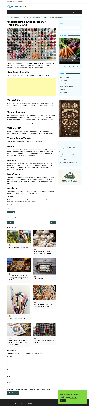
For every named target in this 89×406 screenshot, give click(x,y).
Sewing (12, 212)
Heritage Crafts (59, 12)
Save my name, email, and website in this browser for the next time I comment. (29, 389)
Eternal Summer (63, 159)
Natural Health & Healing (66, 86)
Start (9, 12)
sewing (28, 191)
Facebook (8, 217)
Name (9, 369)
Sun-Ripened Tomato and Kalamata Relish (68, 155)
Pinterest (19, 217)
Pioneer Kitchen (38, 12)
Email (9, 376)
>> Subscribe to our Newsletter (15, 1)
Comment (10, 356)
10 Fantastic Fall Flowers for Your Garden (68, 163)
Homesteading (70, 12)
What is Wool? (38, 278)
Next (52, 222)
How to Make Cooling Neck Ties (18, 247)
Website (9, 382)
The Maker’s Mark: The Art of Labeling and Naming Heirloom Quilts (18, 278)
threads (14, 63)
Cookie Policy (73, 397)
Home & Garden (16, 12)
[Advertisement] (31, 87)
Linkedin (16, 217)
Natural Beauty (28, 12)
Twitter (12, 217)
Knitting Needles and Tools (17, 318)
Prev (11, 222)
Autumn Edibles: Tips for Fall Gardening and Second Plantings (70, 60)
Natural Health (49, 12)
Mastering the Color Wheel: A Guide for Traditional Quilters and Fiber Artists (18, 342)
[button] (61, 66)
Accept (62, 400)
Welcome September (64, 151)
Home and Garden (64, 77)
